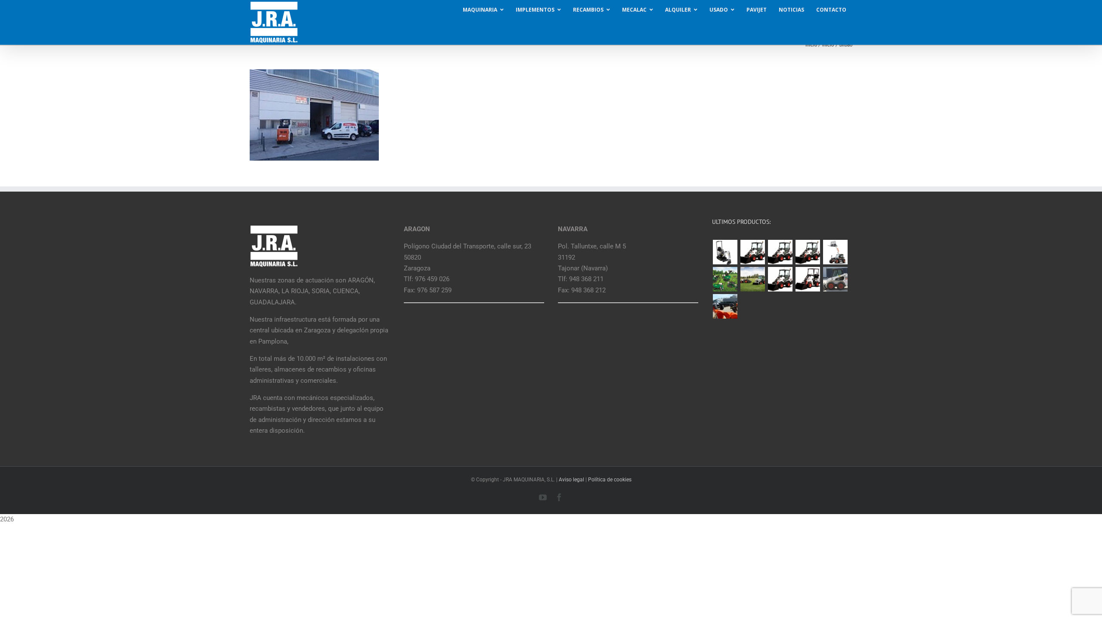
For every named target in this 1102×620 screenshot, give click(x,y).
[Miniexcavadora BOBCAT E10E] (725, 252)
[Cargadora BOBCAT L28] (780, 279)
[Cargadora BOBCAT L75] (807, 252)
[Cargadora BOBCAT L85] (780, 252)
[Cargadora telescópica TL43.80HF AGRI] (725, 306)
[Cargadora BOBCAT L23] (807, 279)
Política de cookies (609, 480)
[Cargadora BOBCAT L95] (752, 252)
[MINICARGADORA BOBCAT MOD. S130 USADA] (835, 279)
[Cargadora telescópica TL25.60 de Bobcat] (835, 252)
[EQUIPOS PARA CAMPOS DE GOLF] (725, 279)
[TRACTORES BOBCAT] (752, 279)
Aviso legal (571, 480)
